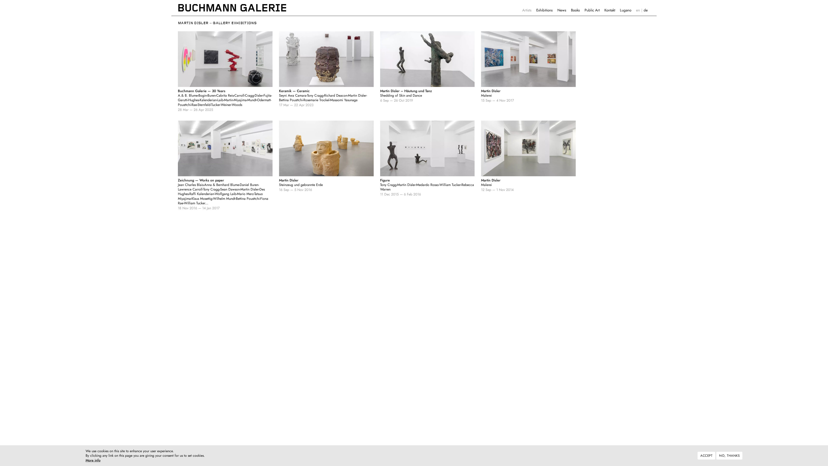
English (638, 10)
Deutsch (645, 10)
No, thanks (729, 455)
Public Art (592, 10)
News (561, 10)
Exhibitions (544, 10)
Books (575, 10)
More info (93, 460)
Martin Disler (193, 23)
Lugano (625, 10)
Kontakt (609, 10)
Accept (706, 455)
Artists (527, 10)
